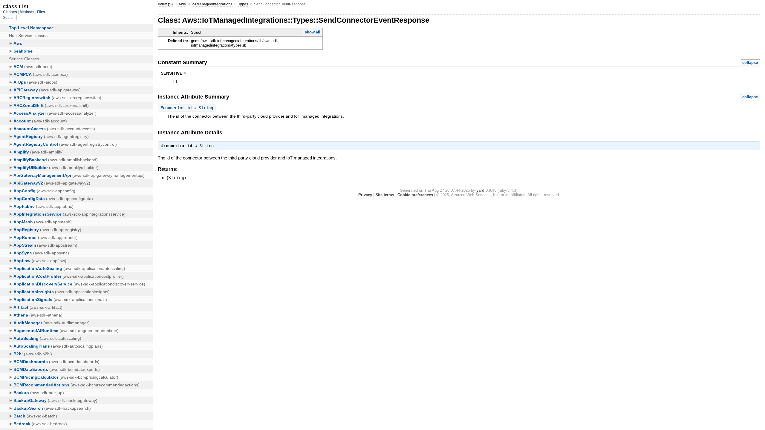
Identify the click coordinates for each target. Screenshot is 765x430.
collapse (750, 62)
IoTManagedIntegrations (212, 4)
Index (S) (165, 4)
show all (312, 32)
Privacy (365, 195)
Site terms (384, 195)
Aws (182, 4)
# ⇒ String (186, 107)
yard (480, 190)
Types (243, 4)
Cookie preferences (415, 195)
